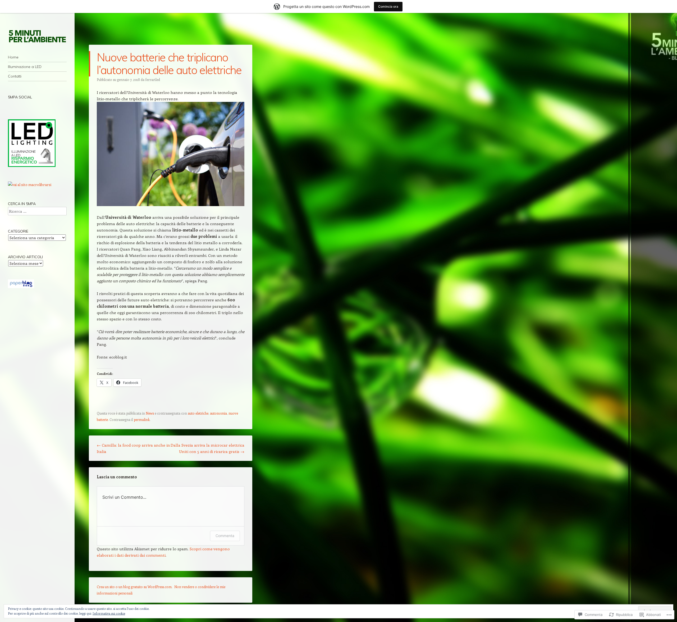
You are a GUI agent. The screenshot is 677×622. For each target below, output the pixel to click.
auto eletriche (198, 413)
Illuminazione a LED (25, 66)
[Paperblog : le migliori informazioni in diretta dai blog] (21, 286)
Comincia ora (388, 6)
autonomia (218, 413)
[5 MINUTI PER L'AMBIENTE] (37, 36)
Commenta (225, 535)
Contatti (14, 76)
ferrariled (152, 79)
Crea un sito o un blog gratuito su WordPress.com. (134, 586)
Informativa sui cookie (109, 613)
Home (13, 57)
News (150, 413)
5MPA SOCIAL (20, 97)
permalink (142, 419)
